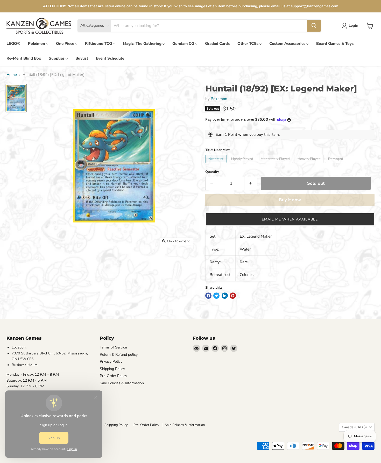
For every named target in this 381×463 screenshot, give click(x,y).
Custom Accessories (287, 43)
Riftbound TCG (99, 43)
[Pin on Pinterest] (233, 296)
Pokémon (37, 43)
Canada (354, 427)
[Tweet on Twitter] (216, 296)
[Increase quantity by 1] (250, 183)
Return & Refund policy (119, 354)
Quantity (212, 172)
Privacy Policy (111, 361)
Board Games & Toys (335, 43)
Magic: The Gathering (143, 43)
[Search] (314, 26)
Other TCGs (248, 43)
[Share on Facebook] (208, 296)
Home (11, 75)
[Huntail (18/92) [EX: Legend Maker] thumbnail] (16, 98)
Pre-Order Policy (113, 375)
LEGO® (13, 43)
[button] (290, 219)
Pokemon (219, 98)
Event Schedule (110, 58)
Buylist (81, 58)
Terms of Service (113, 347)
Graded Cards (217, 43)
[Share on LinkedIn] (225, 296)
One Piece (65, 43)
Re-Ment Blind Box (23, 58)
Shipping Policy (112, 368)
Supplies (57, 58)
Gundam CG (183, 43)
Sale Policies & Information (122, 383)
